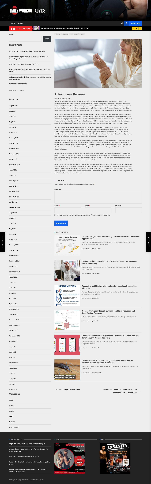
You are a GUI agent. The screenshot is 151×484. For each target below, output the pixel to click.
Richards (56, 98)
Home (13, 23)
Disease (11, 406)
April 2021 (12, 384)
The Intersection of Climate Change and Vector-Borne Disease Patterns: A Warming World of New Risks (107, 361)
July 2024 (12, 218)
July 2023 (12, 282)
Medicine (12, 422)
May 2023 (12, 293)
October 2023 (13, 266)
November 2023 (14, 261)
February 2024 (14, 245)
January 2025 (13, 186)
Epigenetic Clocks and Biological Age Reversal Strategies (27, 51)
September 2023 (14, 272)
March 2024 (13, 239)
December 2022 (14, 320)
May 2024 (12, 229)
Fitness (11, 411)
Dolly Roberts (85, 248)
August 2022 (13, 341)
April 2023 (12, 298)
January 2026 (13, 143)
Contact (20, 23)
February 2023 (14, 309)
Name (57, 206)
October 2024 (13, 202)
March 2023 (13, 304)
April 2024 (12, 234)
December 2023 (14, 255)
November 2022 (14, 325)
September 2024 (14, 207)
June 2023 (12, 288)
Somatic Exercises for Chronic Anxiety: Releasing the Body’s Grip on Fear (29, 71)
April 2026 (12, 127)
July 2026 (12, 111)
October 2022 (13, 330)
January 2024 (13, 250)
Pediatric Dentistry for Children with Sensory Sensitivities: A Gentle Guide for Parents (30, 78)
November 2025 (14, 154)
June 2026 (12, 116)
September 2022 (14, 336)
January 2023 (13, 314)
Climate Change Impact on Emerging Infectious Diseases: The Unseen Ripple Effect (28, 58)
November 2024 (14, 197)
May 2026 (12, 122)
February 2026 (14, 138)
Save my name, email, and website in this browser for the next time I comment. (84, 215)
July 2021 (12, 373)
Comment (58, 189)
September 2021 (14, 363)
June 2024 (12, 223)
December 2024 (14, 191)
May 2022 (12, 357)
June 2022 (12, 352)
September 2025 (14, 164)
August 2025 (13, 170)
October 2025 (13, 159)
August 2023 (13, 277)
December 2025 (14, 148)
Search (11, 34)
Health (11, 416)
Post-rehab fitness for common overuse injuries (24, 64)
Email (87, 206)
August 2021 (13, 368)
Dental (11, 400)
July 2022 (12, 346)
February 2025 (14, 181)
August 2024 (13, 213)
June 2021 (12, 379)
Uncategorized (13, 427)
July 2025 (12, 175)
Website (118, 206)
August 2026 (13, 106)
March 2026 (13, 132)
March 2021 (13, 389)
